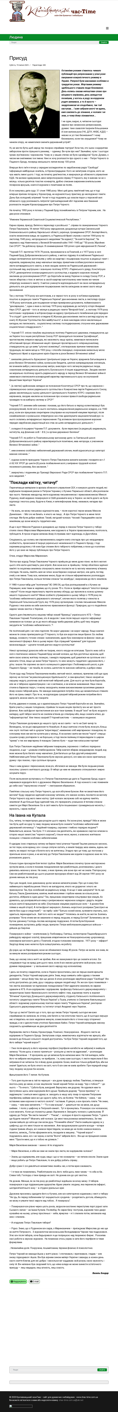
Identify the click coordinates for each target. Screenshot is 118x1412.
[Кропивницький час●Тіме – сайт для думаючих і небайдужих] (59, 11)
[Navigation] (107, 28)
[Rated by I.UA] (59, 1406)
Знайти (104, 42)
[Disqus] (59, 1329)
